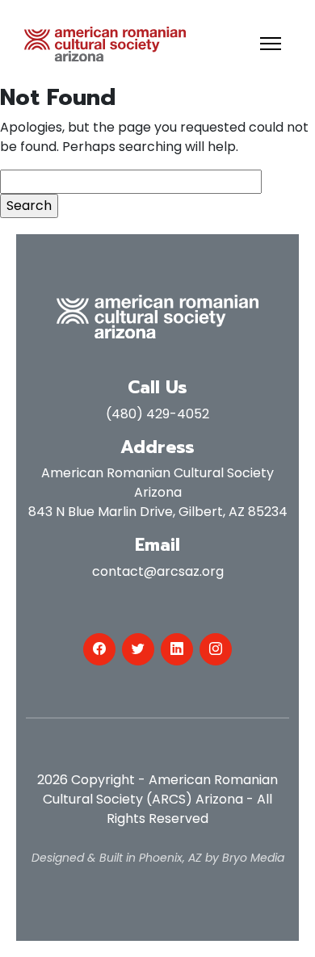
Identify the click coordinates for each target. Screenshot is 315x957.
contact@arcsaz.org (158, 571)
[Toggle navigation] (270, 43)
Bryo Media (253, 858)
